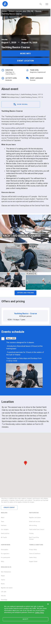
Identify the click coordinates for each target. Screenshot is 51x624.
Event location (25, 61)
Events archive (5, 533)
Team (2, 521)
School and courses (34, 521)
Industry (3, 595)
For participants (5, 557)
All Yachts (4, 537)
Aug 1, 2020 (11, 338)
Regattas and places (35, 517)
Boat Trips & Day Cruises (34, 538)
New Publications (6, 572)
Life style (3, 591)
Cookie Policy (39, 612)
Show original (22, 104)
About (2, 517)
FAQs (2, 561)
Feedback (3, 525)
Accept (25, 619)
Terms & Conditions (34, 553)
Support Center (33, 561)
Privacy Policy (33, 549)
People (3, 576)
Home (4, 11)
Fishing (31, 533)
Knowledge (4, 599)
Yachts (3, 580)
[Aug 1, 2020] (3, 338)
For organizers (5, 553)
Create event (9, 507)
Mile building (33, 525)
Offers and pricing (25, 293)
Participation (4, 549)
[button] (25, 293)
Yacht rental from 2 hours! (36, 529)
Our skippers (5, 529)
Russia (38, 11)
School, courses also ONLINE (21, 11)
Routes (3, 584)
